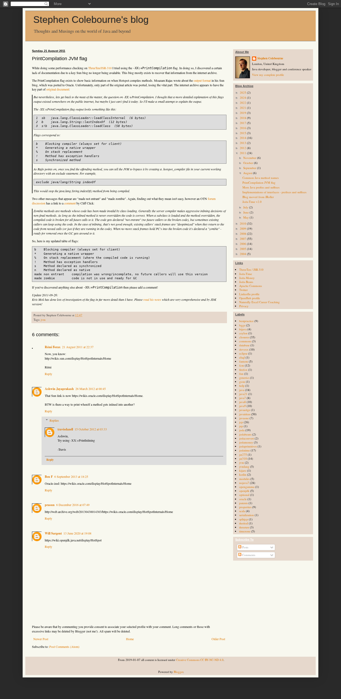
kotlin (242, 474)
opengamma (246, 487)
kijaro (242, 470)
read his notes (152, 299)
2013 (243, 143)
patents (243, 503)
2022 (243, 103)
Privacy (244, 306)
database (244, 345)
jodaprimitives (248, 446)
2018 (243, 118)
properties (245, 507)
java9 (242, 406)
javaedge (244, 410)
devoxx (244, 349)
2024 (243, 98)
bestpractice (246, 321)
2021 (243, 108)
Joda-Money (247, 278)
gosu (242, 382)
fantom (243, 361)
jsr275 (243, 455)
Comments (248, 555)
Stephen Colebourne (270, 58)
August (248, 173)
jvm (43, 320)
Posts (244, 547)
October (248, 163)
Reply (48, 374)
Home (130, 639)
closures (244, 337)
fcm (241, 365)
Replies (54, 420)
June (246, 212)
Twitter (243, 290)
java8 (242, 402)
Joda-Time (245, 274)
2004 (243, 254)
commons (245, 341)
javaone (244, 418)
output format (202, 80)
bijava (243, 329)
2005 (243, 249)
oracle (243, 499)
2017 (243, 123)
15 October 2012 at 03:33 (91, 429)
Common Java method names (260, 178)
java (241, 390)
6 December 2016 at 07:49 (73, 505)
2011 (243, 153)
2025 (243, 92)
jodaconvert (246, 438)
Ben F (49, 476)
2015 (243, 133)
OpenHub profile (249, 298)
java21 (243, 394)
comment (70, 203)
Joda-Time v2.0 (252, 202)
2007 (243, 239)
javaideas (244, 414)
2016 (243, 128)
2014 (243, 138)
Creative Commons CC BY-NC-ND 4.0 (200, 660)
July (246, 207)
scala (242, 511)
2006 (243, 244)
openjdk (244, 491)
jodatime (244, 450)
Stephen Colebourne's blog (91, 19)
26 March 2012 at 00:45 (90, 388)
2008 (243, 234)
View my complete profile (268, 75)
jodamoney (246, 442)
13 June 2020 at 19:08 (77, 533)
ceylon (243, 333)
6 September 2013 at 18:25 (71, 476)
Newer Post (40, 639)
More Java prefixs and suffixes (260, 187)
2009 (243, 229)
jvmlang (244, 466)
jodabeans (245, 434)
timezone (244, 531)
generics (244, 378)
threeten (244, 527)
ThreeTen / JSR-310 (251, 270)
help (242, 386)
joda (242, 430)
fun (241, 374)
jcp (241, 422)
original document (57, 89)
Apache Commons (250, 286)
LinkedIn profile (249, 294)
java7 (242, 398)
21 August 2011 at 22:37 (78, 347)
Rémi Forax (52, 347)
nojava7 (244, 483)
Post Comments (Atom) (64, 646)
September (250, 168)
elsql (242, 357)
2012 (243, 148)
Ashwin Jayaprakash (59, 388)
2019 (243, 113)
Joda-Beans (246, 282)
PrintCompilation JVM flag (258, 182)
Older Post (218, 639)
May (246, 217)
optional (244, 495)
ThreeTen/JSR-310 (100, 68)
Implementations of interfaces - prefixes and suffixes (274, 192)
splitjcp (243, 519)
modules (244, 479)
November (250, 158)
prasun (50, 505)
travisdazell (65, 429)
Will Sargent (53, 533)
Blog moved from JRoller (258, 197)
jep (241, 426)
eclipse (243, 353)
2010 (243, 223)
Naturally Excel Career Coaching (259, 302)
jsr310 (243, 458)
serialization (246, 515)
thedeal (243, 523)
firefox (243, 370)
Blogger (178, 672)
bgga (242, 325)
